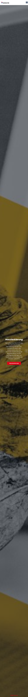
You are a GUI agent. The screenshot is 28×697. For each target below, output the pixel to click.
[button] (1, 351)
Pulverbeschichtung (14, 360)
